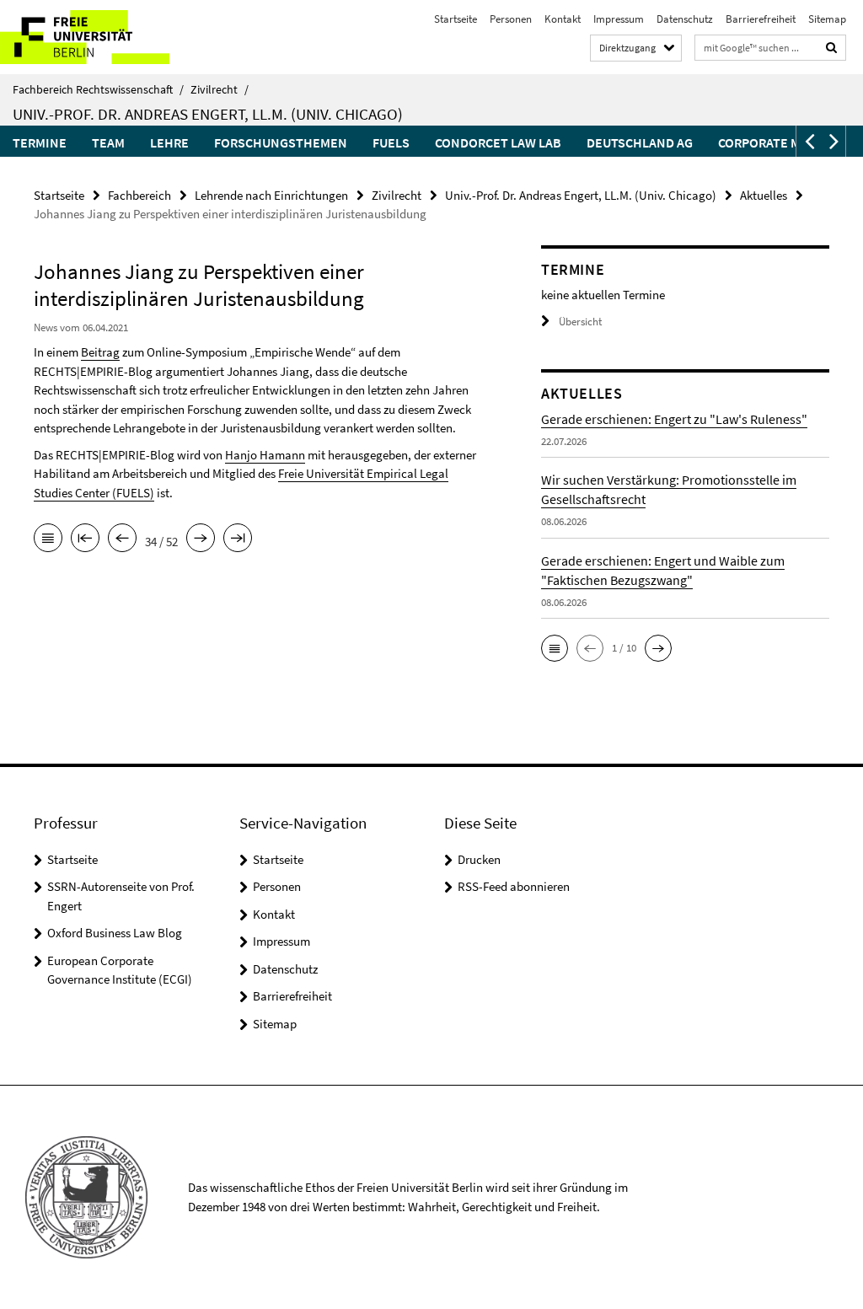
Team (108, 142)
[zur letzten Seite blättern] (237, 539)
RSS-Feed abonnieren (514, 886)
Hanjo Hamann (265, 455)
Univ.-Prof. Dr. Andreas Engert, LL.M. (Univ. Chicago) (208, 114)
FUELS (391, 142)
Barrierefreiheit (761, 19)
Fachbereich (139, 195)
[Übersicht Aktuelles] (48, 539)
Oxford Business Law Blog (114, 933)
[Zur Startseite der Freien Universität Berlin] (111, 37)
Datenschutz (685, 19)
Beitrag (100, 352)
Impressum (618, 19)
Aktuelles (763, 195)
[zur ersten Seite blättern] (85, 539)
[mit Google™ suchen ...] (831, 47)
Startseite (455, 19)
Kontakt (562, 19)
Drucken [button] (479, 859)
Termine (40, 142)
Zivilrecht (219, 89)
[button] (808, 141)
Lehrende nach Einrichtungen (271, 195)
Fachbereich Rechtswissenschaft (98, 89)
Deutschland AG (640, 142)
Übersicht (580, 321)
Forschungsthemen (280, 142)
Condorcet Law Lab (498, 142)
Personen (511, 19)
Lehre (169, 142)
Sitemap (827, 19)
